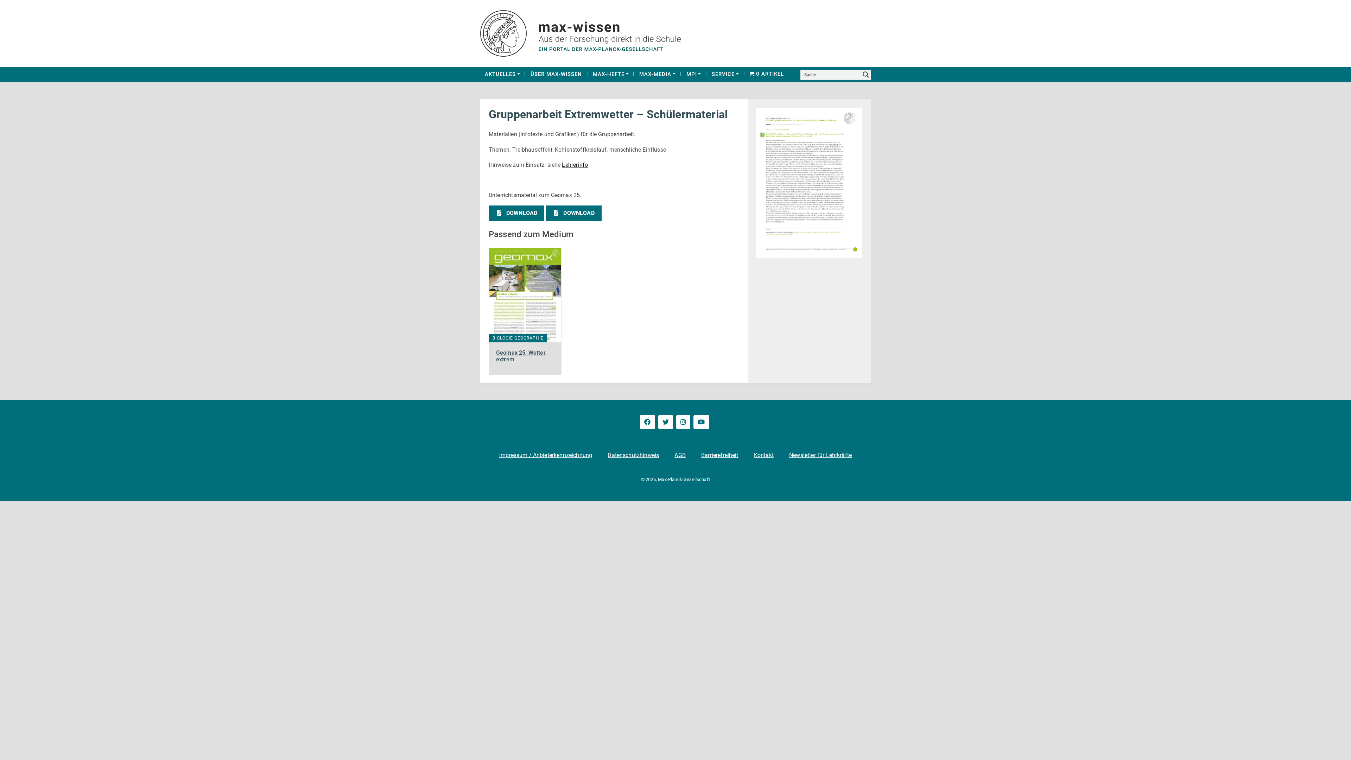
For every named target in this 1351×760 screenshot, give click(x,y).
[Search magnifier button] (866, 75)
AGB (679, 455)
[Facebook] (647, 422)
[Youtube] (701, 422)
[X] (665, 422)
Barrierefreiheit (719, 455)
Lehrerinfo (575, 165)
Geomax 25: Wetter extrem (521, 356)
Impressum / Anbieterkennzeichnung (545, 455)
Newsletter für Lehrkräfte (820, 455)
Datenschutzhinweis (633, 455)
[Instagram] (683, 422)
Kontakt (764, 455)
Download (521, 213)
